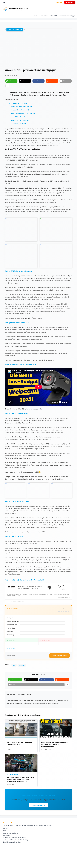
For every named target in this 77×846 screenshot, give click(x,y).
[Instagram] (4, 822)
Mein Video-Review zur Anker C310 (23, 113)
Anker (14, 665)
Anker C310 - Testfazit (18, 124)
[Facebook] (7, 822)
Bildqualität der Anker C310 (20, 110)
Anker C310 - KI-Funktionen (20, 120)
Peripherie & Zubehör (15, 29)
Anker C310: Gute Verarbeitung (21, 106)
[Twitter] (11, 822)
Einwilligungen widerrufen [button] (12, 842)
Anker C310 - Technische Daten (19, 104)
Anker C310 (22, 665)
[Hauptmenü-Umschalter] (72, 9)
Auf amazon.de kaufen (59, 655)
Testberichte (44, 16)
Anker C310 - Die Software (20, 117)
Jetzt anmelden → (38, 805)
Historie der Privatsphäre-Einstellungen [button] (16, 840)
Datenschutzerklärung (10, 833)
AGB (4, 831)
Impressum (6, 835)
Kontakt (5, 828)
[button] (4, 2)
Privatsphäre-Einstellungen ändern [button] (14, 837)
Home (36, 16)
